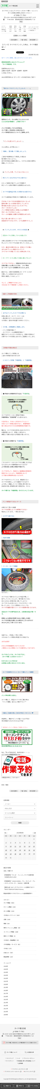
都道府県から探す (10, 28)
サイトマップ (10, 1058)
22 (34, 850)
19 (20, 850)
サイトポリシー (10, 1061)
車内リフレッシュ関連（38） (12, 928)
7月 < (5, 833)
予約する (21, 1086)
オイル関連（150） (9, 911)
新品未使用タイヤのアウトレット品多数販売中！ (18, 893)
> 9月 (34, 833)
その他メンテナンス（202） (12, 915)
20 (24, 850)
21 (29, 850)
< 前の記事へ (14, 40)
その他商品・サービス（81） (12, 944)
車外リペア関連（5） (10, 936)
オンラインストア (28, 1071)
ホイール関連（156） (10, 907)
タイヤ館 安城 (13, 6)
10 (10, 846)
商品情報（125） (9, 957)
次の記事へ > (33, 40)
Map (21, 21)
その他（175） (8, 948)
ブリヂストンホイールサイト (12, 1071)
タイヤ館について (12, 1052)
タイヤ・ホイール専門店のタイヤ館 (4, 28)
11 (15, 846)
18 (15, 850)
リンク (18, 1058)
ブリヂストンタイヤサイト (19, 1069)
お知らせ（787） (9, 953)
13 (24, 846)
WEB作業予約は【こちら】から (12, 746)
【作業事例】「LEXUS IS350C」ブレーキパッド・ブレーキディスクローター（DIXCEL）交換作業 (19, 882)
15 (34, 846)
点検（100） (7, 919)
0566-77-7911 (21, 15)
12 (20, 846)
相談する (8, 1086)
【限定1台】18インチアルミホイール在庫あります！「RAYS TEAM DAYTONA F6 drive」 (19, 888)
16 (6, 850)
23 (6, 854)
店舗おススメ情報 (24, 28)
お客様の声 (30, 1052)
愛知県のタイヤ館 (15, 28)
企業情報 (20, 1063)
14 (29, 846)
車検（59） (7, 924)
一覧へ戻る (23, 40)
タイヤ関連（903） (9, 903)
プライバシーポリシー (29, 1058)
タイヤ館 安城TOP (20, 28)
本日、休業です (8, 871)
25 (15, 854)
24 (10, 854)
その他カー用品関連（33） (12, 940)
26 (20, 854)
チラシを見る (34, 1086)
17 (10, 850)
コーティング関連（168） (11, 932)
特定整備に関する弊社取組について (26, 1061)
